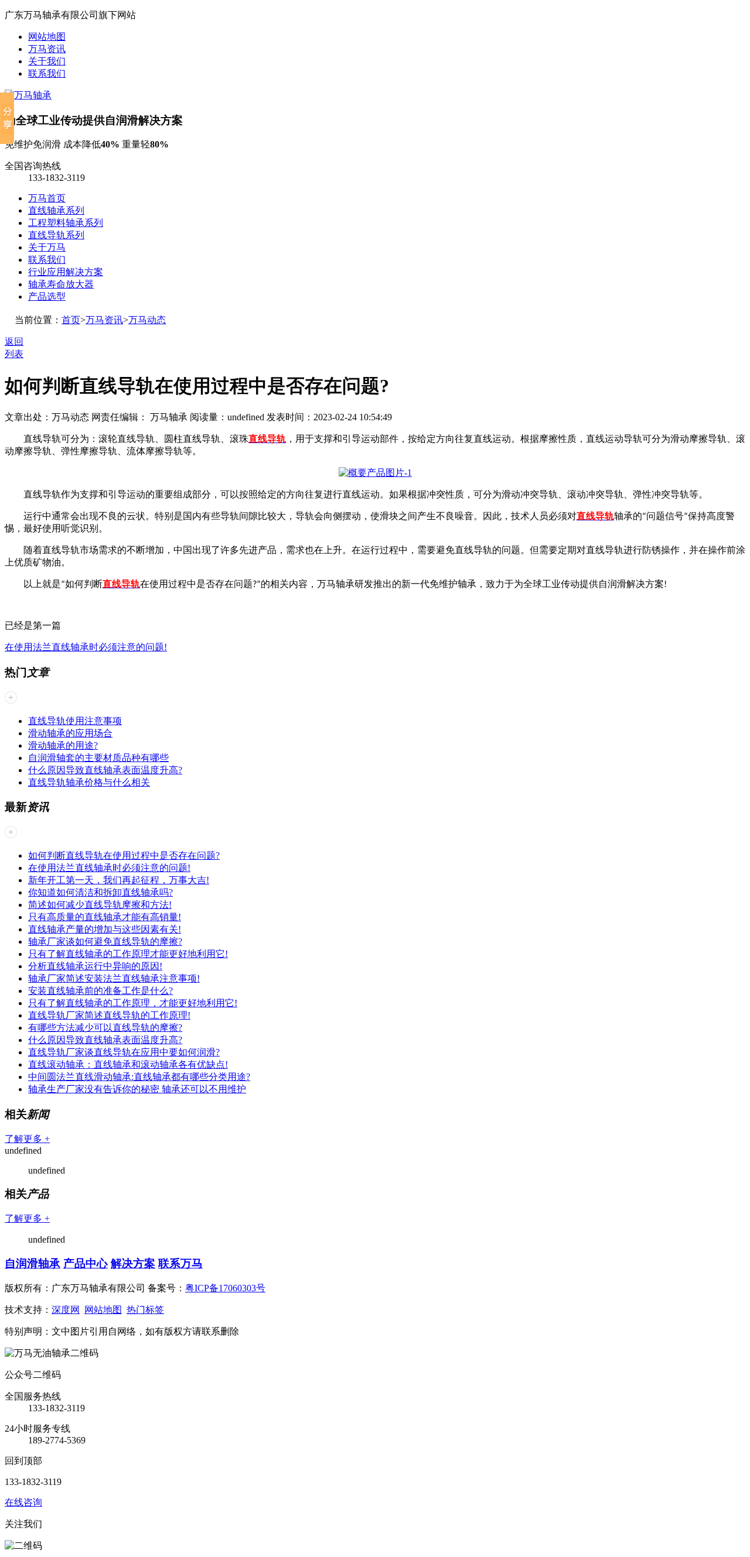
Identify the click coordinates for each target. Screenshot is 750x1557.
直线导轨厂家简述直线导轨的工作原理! (109, 1015)
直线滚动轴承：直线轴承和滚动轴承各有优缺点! (128, 1064)
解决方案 (133, 1263)
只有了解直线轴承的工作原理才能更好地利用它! (128, 954)
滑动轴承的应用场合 (70, 733)
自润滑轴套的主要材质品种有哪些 (98, 758)
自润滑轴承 (32, 1263)
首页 (71, 320)
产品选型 (47, 296)
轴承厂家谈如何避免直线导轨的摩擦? (105, 941)
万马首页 (47, 198)
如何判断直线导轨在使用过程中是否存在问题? (124, 855)
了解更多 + (27, 1139)
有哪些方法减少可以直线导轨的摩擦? (105, 1028)
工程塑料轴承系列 (65, 223)
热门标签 (145, 1310)
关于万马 (47, 247)
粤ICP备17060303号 (225, 1288)
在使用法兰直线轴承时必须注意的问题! (86, 647)
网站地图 (47, 37)
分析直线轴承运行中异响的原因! (95, 966)
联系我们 (47, 73)
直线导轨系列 (56, 235)
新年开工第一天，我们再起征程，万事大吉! (118, 880)
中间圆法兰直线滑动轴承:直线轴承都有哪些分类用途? (139, 1077)
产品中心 (85, 1263)
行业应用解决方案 (65, 272)
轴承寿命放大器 (61, 284)
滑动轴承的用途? (63, 745)
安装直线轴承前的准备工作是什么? (100, 991)
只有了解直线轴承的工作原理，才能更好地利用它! (132, 1003)
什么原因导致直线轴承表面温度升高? (105, 770)
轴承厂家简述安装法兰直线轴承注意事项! (114, 978)
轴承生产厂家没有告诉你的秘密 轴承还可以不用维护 (137, 1089)
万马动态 (147, 320)
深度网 (66, 1310)
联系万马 (180, 1263)
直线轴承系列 (56, 210)
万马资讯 (47, 49)
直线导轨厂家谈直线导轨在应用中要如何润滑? (124, 1052)
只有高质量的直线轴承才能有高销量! (104, 917)
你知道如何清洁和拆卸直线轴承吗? (100, 892)
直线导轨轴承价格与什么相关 (89, 782)
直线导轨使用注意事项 (75, 721)
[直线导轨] (375, 473)
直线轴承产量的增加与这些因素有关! (104, 929)
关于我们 (47, 61)
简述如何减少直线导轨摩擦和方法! (100, 905)
